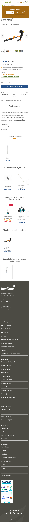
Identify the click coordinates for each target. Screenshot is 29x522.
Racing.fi (3, 432)
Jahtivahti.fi (5, 428)
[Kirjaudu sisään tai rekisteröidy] (23, 2)
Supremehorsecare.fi (7, 435)
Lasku (3, 468)
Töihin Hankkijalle (6, 343)
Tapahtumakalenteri (7, 347)
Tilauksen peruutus (7, 383)
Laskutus (4, 336)
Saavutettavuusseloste (8, 397)
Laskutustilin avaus (7, 472)
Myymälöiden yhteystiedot (9, 339)
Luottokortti (4, 450)
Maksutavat (5, 373)
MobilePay (4, 454)
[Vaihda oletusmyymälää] (21, 2)
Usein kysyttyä (5, 409)
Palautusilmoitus (6, 380)
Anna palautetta (6, 416)
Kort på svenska (6, 325)
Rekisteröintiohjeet (7, 365)
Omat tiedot (5, 413)
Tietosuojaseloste (6, 394)
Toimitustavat (5, 369)
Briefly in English (6, 329)
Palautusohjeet (5, 376)
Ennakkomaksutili (6, 475)
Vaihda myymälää (20, 12)
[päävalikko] (2, 2)
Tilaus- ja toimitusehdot (8, 362)
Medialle (3, 350)
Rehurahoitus (5, 465)
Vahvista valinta (10, 12)
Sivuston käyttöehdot (7, 390)
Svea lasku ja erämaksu (8, 458)
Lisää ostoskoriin (15, 86)
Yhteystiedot (5, 332)
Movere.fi (4, 439)
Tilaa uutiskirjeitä (6, 420)
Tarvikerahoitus (6, 461)
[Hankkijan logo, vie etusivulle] (9, 2)
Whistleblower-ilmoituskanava (10, 354)
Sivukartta (4, 387)
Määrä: (2, 82)
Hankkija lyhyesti (6, 322)
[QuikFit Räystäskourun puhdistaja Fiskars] (14, 35)
